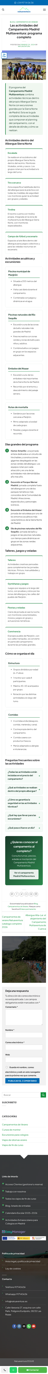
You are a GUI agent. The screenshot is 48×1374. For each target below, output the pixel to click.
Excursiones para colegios (15, 1134)
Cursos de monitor (11, 1129)
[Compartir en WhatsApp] (12, 894)
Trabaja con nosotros (15, 1191)
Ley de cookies (13, 1268)
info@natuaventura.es (16, 1301)
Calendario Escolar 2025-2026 (21, 1213)
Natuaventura (24, 46)
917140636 (20, 1287)
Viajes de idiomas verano (14, 1140)
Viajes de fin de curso (12, 1145)
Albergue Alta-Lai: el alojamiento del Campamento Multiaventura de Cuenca (35, 922)
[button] (3, 9)
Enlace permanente (28, 909)
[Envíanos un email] (24, 1326)
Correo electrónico (15, 1042)
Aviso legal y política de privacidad (22, 1261)
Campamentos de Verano (27, 22)
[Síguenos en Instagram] (19, 1326)
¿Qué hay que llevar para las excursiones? (22, 817)
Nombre (9, 1030)
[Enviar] (43, 1094)
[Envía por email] (26, 894)
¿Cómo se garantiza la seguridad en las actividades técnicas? (22, 803)
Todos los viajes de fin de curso (20, 1198)
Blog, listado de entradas (18, 1205)
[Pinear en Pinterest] (31, 894)
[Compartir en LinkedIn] (36, 894)
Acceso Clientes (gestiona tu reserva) (24, 1184)
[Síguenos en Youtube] (33, 1326)
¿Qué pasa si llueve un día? (21, 827)
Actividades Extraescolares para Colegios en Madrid (21, 1222)
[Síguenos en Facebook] (14, 1326)
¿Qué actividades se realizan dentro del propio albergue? (22, 789)
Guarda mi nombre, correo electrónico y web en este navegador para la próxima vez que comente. (22, 1071)
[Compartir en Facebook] (17, 894)
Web (7, 1054)
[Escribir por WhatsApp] (13, 1370)
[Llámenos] (29, 1326)
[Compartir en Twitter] (21, 894)
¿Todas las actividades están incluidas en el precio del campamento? (22, 775)
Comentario (11, 1007)
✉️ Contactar (32, 1370)
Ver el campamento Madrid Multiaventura (24, 874)
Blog (12, 22)
